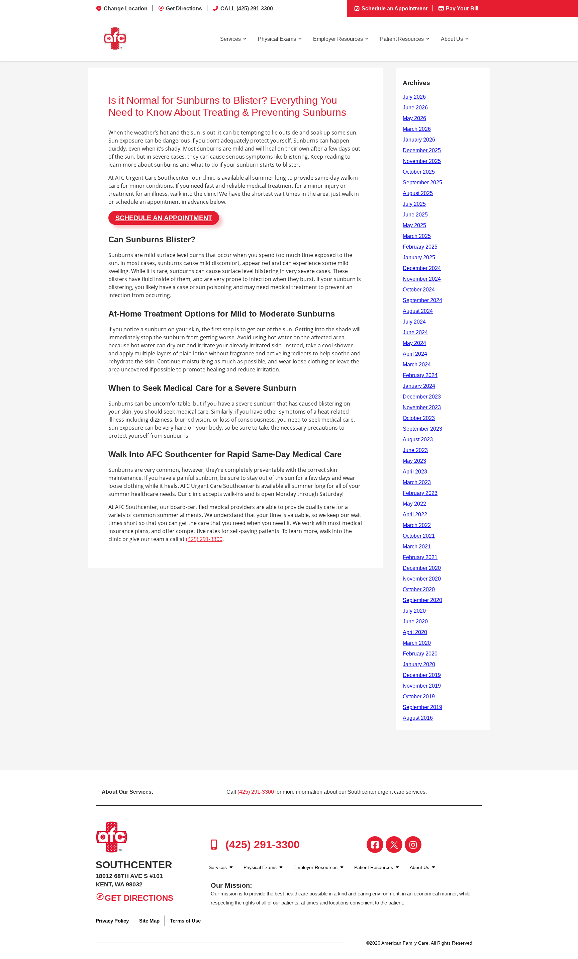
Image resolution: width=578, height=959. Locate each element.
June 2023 (415, 450)
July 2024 (414, 322)
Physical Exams (277, 39)
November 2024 (422, 279)
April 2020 (415, 632)
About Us (452, 39)
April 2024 (415, 354)
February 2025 (420, 247)
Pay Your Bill (461, 8)
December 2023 (422, 397)
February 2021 (420, 557)
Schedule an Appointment (393, 8)
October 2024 (419, 289)
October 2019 (419, 696)
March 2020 (417, 643)
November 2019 (422, 686)
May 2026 (414, 118)
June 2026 (415, 107)
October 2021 (419, 536)
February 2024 (420, 375)
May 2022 (414, 504)
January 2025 (419, 257)
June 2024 (415, 332)
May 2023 (414, 461)
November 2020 (422, 579)
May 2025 (414, 225)
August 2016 (418, 718)
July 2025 (414, 204)
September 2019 (422, 707)
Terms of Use (185, 921)
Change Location (126, 8)
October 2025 (419, 172)
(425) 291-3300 (204, 539)
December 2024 (422, 268)
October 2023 (419, 418)
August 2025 (418, 193)
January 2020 (419, 664)
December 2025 (422, 150)
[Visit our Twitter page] (394, 844)
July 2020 (414, 611)
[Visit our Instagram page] (413, 844)
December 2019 (422, 675)
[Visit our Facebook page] (375, 844)
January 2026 (419, 140)
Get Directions (184, 8)
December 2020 (422, 568)
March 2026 (417, 129)
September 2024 (422, 300)
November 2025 (422, 161)
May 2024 (414, 343)
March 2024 (417, 364)
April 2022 (415, 514)
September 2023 (422, 429)
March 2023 (417, 482)
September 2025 (422, 182)
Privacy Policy (112, 921)
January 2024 (419, 386)
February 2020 (420, 654)
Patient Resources (402, 39)
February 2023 (420, 493)
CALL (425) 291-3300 (246, 8)
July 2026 (414, 97)
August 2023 (418, 439)
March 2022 (417, 525)
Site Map (149, 921)
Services (230, 39)
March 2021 (417, 546)
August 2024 (418, 311)
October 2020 (419, 589)
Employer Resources (338, 39)
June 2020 (415, 621)
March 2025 (417, 236)
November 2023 (422, 407)
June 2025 (415, 214)
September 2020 (422, 600)
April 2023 (415, 471)
